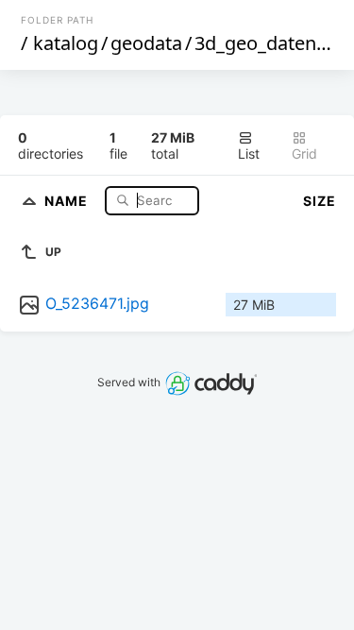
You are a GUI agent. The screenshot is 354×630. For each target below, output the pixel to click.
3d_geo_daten (255, 43)
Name (68, 200)
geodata (146, 43)
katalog (65, 43)
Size (319, 201)
